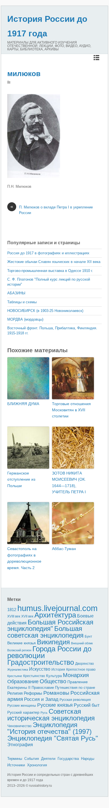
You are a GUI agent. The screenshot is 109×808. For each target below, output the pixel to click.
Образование (23, 681)
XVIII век (13, 616)
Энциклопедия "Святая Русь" (52, 738)
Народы (87, 759)
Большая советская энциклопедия (45, 632)
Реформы (33, 693)
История (58, 669)
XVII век (27, 616)
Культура (54, 676)
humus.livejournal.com (57, 608)
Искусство (39, 669)
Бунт (88, 636)
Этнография (20, 744)
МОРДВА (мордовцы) (25, 319)
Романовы (56, 693)
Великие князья (21, 643)
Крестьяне (14, 676)
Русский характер (23, 712)
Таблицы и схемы (22, 302)
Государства (68, 759)
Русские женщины (21, 706)
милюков (24, 73)
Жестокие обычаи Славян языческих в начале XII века (53, 262)
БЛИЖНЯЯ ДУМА (23, 403)
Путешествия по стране (75, 687)
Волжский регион (19, 650)
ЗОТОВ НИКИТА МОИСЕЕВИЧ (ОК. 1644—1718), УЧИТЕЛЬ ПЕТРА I (69, 482)
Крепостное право (81, 669)
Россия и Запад (41, 699)
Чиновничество (19, 726)
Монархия (76, 675)
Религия (15, 693)
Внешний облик (82, 643)
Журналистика (17, 669)
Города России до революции (49, 652)
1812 (11, 609)
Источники (16, 765)
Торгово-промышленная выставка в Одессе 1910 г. (50, 271)
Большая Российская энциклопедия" (50, 625)
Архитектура (55, 615)
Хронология (37, 765)
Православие (43, 687)
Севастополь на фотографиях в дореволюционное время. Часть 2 (24, 558)
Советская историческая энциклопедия (51, 715)
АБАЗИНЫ (16, 293)
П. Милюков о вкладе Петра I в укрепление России (51, 210)
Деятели (48, 759)
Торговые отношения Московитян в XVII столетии (71, 410)
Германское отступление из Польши (21, 479)
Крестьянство (34, 676)
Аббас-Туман (64, 548)
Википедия (53, 642)
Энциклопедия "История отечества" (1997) (49, 728)
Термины (14, 759)
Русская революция (75, 700)
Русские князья (55, 705)
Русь (44, 712)
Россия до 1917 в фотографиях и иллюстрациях (48, 253)
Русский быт (86, 705)
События (31, 759)
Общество (53, 681)
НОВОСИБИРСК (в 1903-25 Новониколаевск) (45, 311)
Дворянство (84, 664)
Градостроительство (40, 662)
